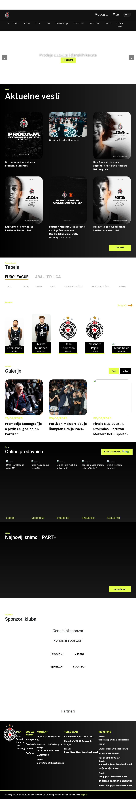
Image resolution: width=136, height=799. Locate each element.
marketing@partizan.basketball (116, 764)
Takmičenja (62, 23)
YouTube (30, 753)
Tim (48, 23)
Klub (38, 23)
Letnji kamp (119, 25)
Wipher (84, 795)
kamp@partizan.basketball (113, 776)
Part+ (108, 23)
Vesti (27, 23)
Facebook (31, 744)
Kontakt (94, 23)
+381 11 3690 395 (50, 750)
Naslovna (13, 23)
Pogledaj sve (120, 589)
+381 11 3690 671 (111, 758)
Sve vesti (120, 248)
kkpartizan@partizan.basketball (81, 752)
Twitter (29, 748)
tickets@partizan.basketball (114, 739)
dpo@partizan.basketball (119, 785)
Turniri (19, 739)
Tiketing (20, 748)
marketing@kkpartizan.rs (50, 763)
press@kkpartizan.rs (117, 749)
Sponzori (79, 23)
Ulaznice (68, 60)
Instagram (31, 739)
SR (127, 15)
